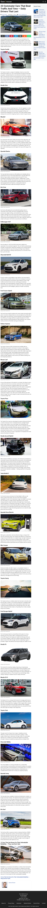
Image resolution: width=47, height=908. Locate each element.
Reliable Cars (24, 14)
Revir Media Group (22, 906)
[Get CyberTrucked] (6, 1)
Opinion (19, 14)
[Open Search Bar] (43, 1)
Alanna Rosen (4, 14)
